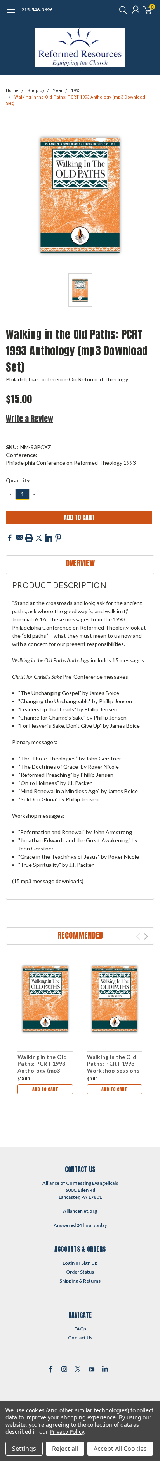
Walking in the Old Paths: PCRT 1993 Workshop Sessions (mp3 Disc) (113, 1067)
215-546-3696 (36, 9)
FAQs (80, 1329)
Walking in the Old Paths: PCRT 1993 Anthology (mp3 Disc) (42, 1067)
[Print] (29, 538)
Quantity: (18, 480)
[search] (121, 9)
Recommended (80, 935)
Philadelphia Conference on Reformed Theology (67, 379)
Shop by (35, 90)
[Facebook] (10, 538)
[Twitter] (39, 538)
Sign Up (89, 1263)
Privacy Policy (66, 1431)
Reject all (65, 1448)
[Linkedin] (48, 538)
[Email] (19, 538)
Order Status (80, 1272)
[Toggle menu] (10, 13)
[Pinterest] (58, 538)
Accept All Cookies (120, 1448)
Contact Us (80, 1338)
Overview (80, 563)
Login (69, 1263)
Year (58, 90)
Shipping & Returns (80, 1281)
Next (145, 936)
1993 (75, 90)
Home (12, 90)
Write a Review (29, 419)
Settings (24, 1448)
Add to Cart (45, 1089)
